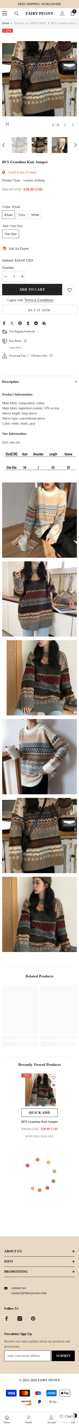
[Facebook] (4, 323)
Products (19, 23)
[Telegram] (36, 323)
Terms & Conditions (39, 300)
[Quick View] (53, 1085)
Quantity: (8, 267)
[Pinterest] (20, 323)
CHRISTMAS (37, 23)
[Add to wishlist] (69, 290)
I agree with (15, 300)
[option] (39, 78)
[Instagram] (20, 1318)
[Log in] (62, 13)
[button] (65, 124)
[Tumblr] (28, 323)
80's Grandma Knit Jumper (39, 1122)
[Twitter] (12, 323)
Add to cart (32, 289)
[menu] (4, 13)
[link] (20, 1037)
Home (5, 23)
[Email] (44, 323)
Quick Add (39, 1112)
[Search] (16, 13)
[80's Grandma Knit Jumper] (39, 1090)
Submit (63, 1356)
